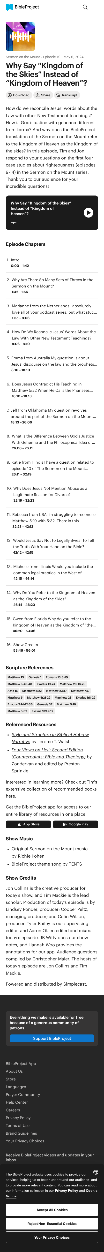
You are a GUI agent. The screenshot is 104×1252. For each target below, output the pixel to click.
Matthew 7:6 (80, 691)
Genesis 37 (44, 704)
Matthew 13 (15, 677)
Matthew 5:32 (17, 711)
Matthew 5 (14, 697)
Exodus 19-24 (46, 684)
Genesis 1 (35, 677)
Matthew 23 (63, 697)
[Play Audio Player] (88, 213)
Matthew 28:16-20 (73, 684)
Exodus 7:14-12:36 (20, 704)
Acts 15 (12, 691)
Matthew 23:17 (56, 691)
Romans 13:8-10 (57, 677)
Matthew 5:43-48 (19, 684)
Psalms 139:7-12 (42, 711)
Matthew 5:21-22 (38, 697)
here (10, 796)
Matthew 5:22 (32, 691)
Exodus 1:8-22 (85, 697)
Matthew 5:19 (66, 704)
